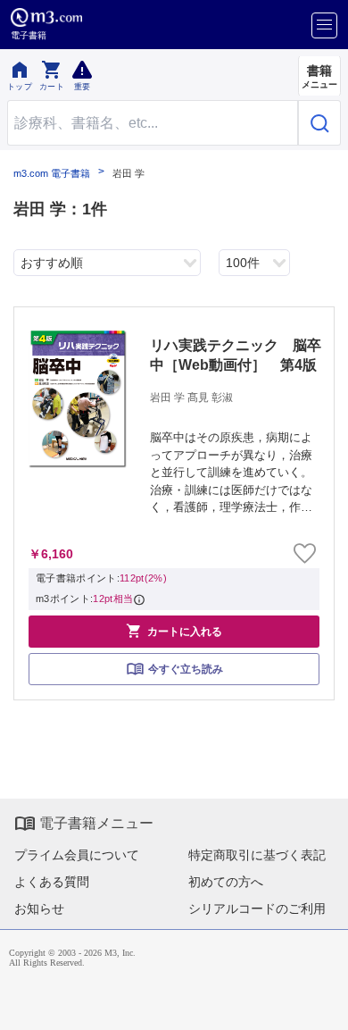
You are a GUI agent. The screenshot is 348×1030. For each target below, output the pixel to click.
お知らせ (39, 908)
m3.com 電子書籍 (51, 174)
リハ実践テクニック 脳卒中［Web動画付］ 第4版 (235, 355)
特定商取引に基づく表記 (257, 855)
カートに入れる (174, 631)
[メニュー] (324, 25)
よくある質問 (51, 881)
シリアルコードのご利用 (257, 908)
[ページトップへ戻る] (322, 1004)
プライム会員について (76, 855)
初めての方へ (225, 881)
